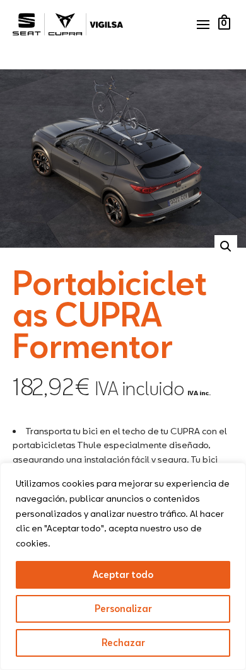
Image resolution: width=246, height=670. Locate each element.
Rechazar (123, 642)
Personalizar (123, 608)
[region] (123, 566)
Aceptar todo (123, 574)
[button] (225, 246)
